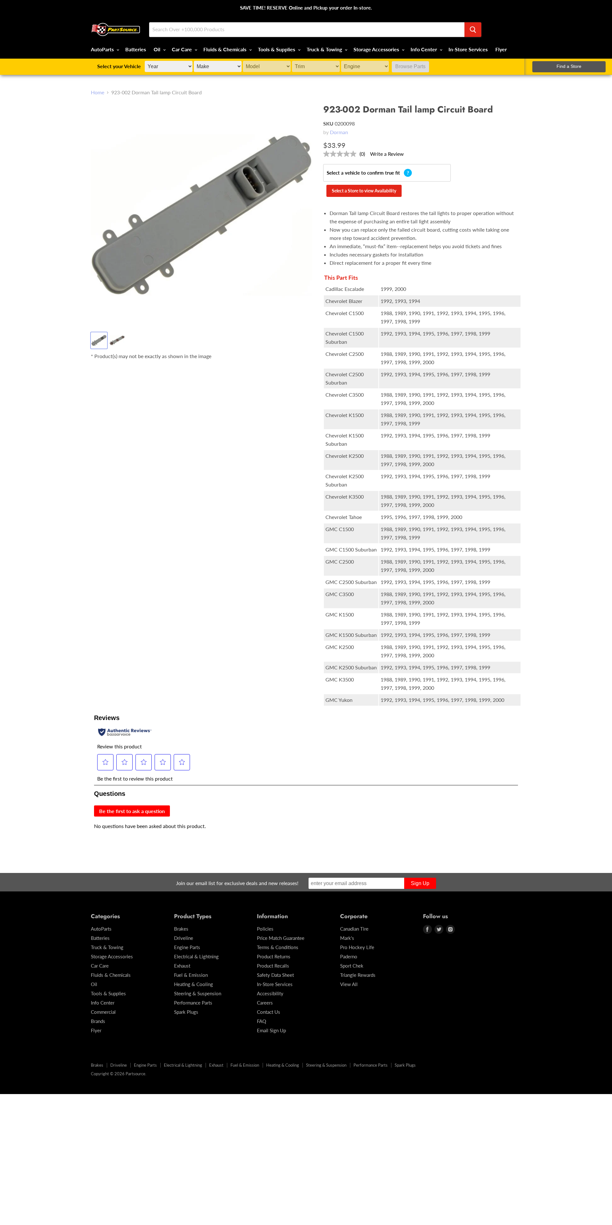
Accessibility (270, 993)
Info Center (424, 49)
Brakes (181, 929)
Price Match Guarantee (280, 938)
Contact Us (268, 1012)
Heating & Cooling (193, 984)
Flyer (501, 49)
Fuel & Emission (191, 975)
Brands (98, 1021)
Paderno (348, 956)
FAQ (261, 1021)
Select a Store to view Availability (364, 190)
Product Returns (273, 956)
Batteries (135, 49)
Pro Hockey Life (357, 947)
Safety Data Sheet (275, 975)
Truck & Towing (325, 49)
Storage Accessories (376, 49)
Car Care (182, 49)
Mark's (347, 938)
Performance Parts (193, 1002)
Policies (265, 929)
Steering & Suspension (197, 993)
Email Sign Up (271, 1030)
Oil (158, 49)
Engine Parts (187, 947)
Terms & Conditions (277, 947)
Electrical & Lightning (196, 956)
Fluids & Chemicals (225, 49)
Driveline (183, 938)
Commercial (103, 1012)
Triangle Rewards (357, 975)
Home (97, 92)
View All (349, 984)
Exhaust (182, 966)
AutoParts (103, 49)
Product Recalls (273, 966)
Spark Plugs (186, 1012)
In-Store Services (468, 49)
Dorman (339, 132)
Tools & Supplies (277, 49)
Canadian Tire (354, 929)
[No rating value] (341, 154)
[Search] (472, 29)
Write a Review (387, 154)
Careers (265, 1002)
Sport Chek (351, 966)
